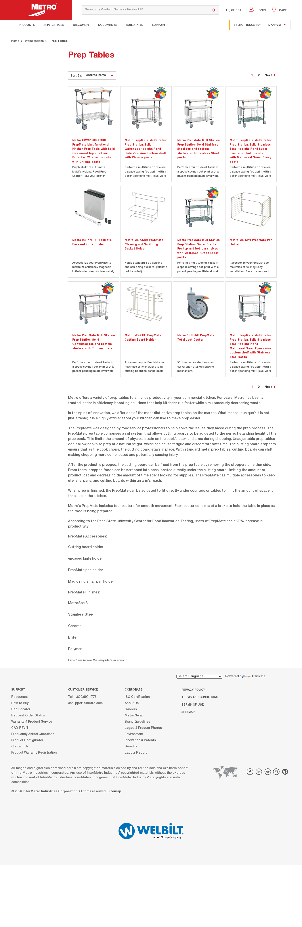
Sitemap (188, 712)
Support (159, 25)
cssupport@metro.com (85, 703)
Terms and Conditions (200, 697)
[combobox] (145, 10)
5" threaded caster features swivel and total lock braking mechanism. (195, 366)
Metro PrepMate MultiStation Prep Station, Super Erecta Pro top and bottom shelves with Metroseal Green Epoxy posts (198, 248)
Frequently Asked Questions (32, 734)
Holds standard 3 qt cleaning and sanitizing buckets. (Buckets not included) (146, 267)
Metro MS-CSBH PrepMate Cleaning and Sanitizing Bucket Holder (144, 244)
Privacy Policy (193, 689)
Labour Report (136, 752)
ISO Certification (137, 697)
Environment (134, 734)
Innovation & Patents (140, 740)
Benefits (131, 746)
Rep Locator (20, 709)
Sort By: (76, 75)
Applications (54, 25)
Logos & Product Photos (143, 728)
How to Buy (20, 703)
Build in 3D (134, 25)
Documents (107, 25)
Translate (258, 676)
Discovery (81, 25)
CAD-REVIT (20, 728)
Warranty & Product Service (31, 722)
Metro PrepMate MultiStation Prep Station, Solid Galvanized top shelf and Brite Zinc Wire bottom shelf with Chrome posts (146, 148)
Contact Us (20, 746)
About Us (132, 703)
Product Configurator (27, 740)
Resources (19, 697)
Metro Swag (134, 715)
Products (27, 25)
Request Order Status (28, 715)
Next (268, 75)
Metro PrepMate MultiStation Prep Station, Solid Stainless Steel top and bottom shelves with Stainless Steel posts (198, 148)
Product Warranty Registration (34, 752)
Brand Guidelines (137, 722)
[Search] (214, 10)
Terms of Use (193, 704)
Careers (131, 709)
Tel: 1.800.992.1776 (82, 697)
